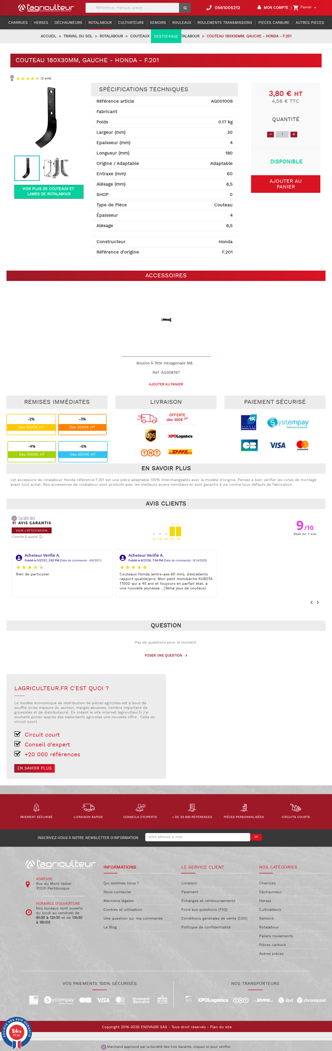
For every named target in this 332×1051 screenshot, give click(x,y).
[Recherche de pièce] (185, 8)
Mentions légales (118, 901)
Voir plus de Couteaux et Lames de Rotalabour (49, 191)
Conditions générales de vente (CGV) (214, 918)
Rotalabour (269, 927)
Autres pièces (271, 953)
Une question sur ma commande (133, 918)
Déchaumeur (270, 892)
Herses (265, 901)
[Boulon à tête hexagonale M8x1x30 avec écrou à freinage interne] (166, 320)
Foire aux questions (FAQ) (204, 909)
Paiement (189, 892)
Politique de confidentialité (206, 927)
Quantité (285, 119)
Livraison (189, 883)
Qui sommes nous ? (121, 883)
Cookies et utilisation (122, 909)
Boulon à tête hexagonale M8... (166, 363)
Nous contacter (117, 892)
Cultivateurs (270, 909)
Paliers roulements (276, 936)
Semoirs (266, 918)
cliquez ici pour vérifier (211, 1047)
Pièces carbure (272, 945)
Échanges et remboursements (208, 901)
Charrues (267, 883)
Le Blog (110, 927)
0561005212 (223, 8)
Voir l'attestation (31, 530)
